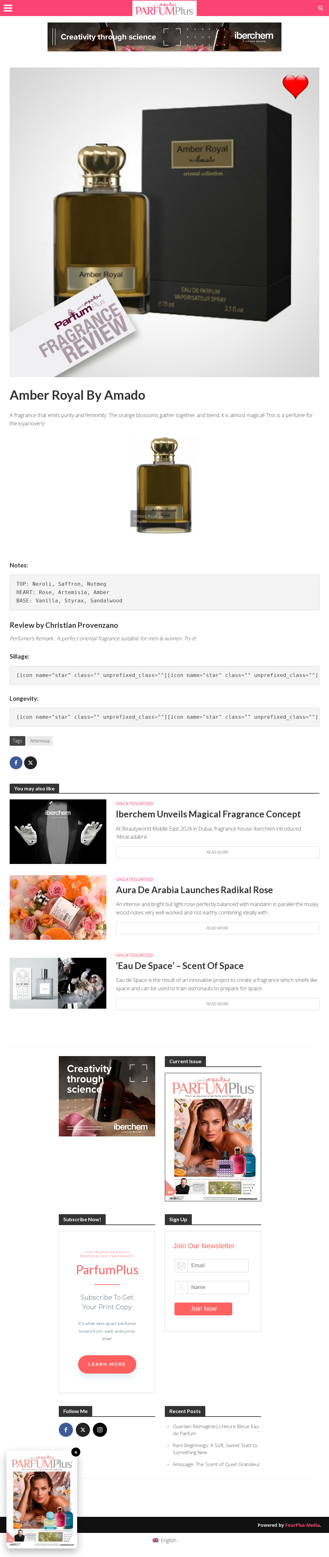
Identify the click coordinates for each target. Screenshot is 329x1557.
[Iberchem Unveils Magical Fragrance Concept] (58, 831)
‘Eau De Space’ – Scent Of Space (180, 965)
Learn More (107, 1364)
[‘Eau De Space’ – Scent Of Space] (58, 982)
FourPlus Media (302, 1525)
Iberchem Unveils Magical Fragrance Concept (208, 813)
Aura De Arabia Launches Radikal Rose (194, 889)
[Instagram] (100, 1430)
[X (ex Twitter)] (83, 1430)
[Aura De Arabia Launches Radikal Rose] (58, 907)
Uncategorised (134, 803)
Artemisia (39, 741)
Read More (218, 852)
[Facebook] (66, 1430)
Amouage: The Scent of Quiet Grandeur (216, 1464)
